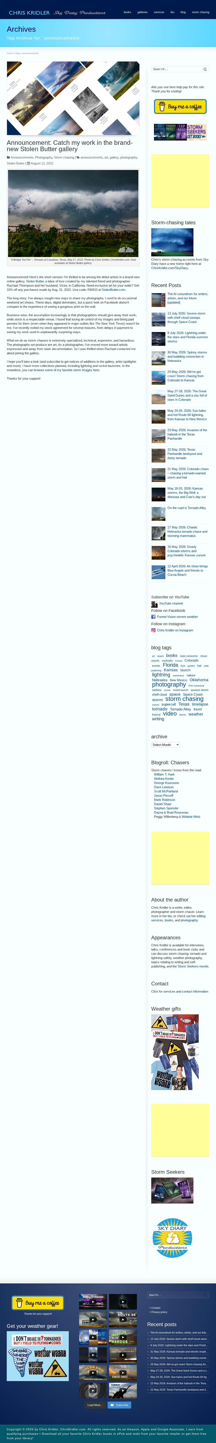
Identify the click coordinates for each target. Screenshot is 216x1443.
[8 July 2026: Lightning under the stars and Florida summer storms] (158, 339)
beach (160, 656)
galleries (143, 12)
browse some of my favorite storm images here (66, 370)
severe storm (199, 690)
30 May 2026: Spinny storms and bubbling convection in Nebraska (187, 356)
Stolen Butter (15, 163)
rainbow (156, 690)
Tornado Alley (180, 709)
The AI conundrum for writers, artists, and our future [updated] (187, 298)
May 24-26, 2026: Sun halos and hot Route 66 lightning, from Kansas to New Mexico (187, 415)
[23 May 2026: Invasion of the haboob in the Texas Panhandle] (158, 436)
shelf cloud (159, 694)
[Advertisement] (180, 180)
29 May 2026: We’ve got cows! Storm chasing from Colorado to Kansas (185, 376)
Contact (155, 1307)
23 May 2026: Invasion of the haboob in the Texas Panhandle (187, 434)
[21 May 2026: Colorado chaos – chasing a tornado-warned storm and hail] (158, 475)
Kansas (171, 670)
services (159, 12)
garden (191, 666)
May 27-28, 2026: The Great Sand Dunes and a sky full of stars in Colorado (187, 395)
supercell (169, 704)
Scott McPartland (166, 791)
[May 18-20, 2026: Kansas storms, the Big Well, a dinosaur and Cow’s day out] (158, 494)
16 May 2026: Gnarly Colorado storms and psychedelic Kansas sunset (186, 551)
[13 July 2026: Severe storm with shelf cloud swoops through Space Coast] (158, 319)
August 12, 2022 (42, 163)
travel (198, 709)
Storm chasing (64, 157)
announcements (92, 157)
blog (183, 12)
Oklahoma (199, 679)
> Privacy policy (158, 1312)
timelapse (200, 704)
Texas (183, 704)
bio (172, 12)
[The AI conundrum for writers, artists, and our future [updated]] (158, 300)
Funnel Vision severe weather (177, 616)
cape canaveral (189, 656)
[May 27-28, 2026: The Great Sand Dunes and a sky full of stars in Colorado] (158, 397)
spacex (157, 700)
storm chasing (200, 12)
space (175, 694)
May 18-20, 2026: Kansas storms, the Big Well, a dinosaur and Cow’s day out (186, 493)
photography (128, 157)
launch (185, 670)
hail (199, 665)
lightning (161, 674)
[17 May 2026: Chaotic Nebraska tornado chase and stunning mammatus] (158, 533)
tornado (159, 708)
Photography (43, 157)
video (170, 713)
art (106, 157)
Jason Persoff (163, 795)
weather (196, 714)
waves (182, 714)
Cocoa (178, 660)
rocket (167, 690)
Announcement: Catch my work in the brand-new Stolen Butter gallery (70, 145)
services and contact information (185, 991)
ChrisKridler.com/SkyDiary (169, 268)
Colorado (191, 660)
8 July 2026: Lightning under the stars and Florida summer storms (187, 337)
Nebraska (159, 680)
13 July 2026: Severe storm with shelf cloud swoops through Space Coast (186, 318)
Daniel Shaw (162, 804)
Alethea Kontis (164, 778)
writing (158, 719)
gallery (114, 157)
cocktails (167, 660)
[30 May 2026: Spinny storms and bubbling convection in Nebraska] (158, 358)
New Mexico (178, 680)
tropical (156, 714)
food (183, 666)
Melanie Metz (191, 816)
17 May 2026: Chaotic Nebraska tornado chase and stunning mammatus (187, 531)
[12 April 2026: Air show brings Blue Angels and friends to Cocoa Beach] (158, 572)
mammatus (178, 675)
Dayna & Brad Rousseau (171, 812)
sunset (155, 704)
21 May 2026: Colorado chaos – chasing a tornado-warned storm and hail (188, 473)
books (127, 12)
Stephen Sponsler (166, 808)
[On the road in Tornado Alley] (158, 514)
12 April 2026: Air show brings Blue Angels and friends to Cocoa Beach (187, 570)
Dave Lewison (164, 787)
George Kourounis (166, 783)
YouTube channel (171, 603)
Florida (170, 665)
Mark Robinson (164, 800)
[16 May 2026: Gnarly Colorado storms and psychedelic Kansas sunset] (158, 553)
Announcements (22, 157)
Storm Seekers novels (193, 966)
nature (191, 675)
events (156, 665)
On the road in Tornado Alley (186, 508)
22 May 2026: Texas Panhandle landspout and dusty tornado (184, 454)
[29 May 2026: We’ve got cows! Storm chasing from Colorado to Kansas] (158, 378)
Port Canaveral (196, 685)
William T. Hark (164, 774)
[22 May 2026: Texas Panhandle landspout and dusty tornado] (158, 455)
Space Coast (192, 694)
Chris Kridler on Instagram (175, 630)
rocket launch (180, 690)
